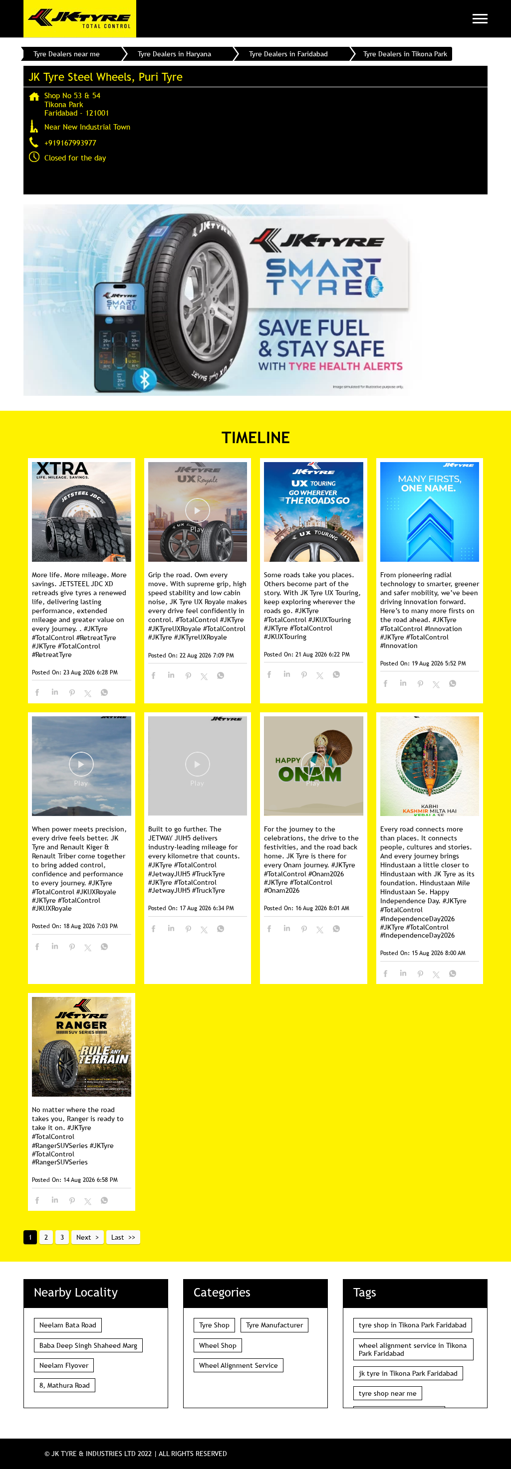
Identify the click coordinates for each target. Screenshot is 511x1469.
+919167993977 (70, 143)
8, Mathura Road (64, 1385)
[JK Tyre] (79, 18)
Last (117, 1237)
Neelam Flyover (63, 1365)
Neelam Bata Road (67, 1324)
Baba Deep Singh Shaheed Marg (88, 1345)
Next (83, 1237)
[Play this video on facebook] (197, 515)
